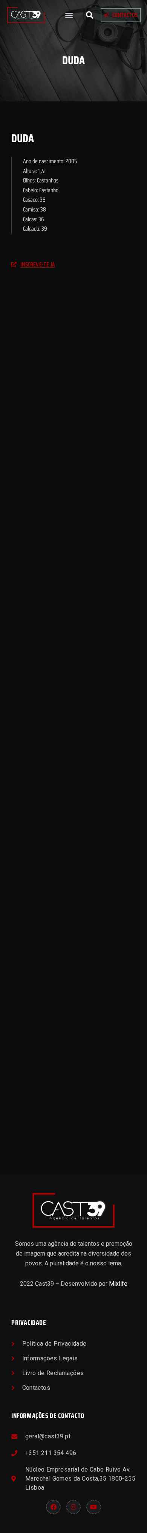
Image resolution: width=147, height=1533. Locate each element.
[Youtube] (93, 1507)
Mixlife (118, 1283)
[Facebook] (53, 1507)
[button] (69, 15)
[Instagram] (73, 1507)
